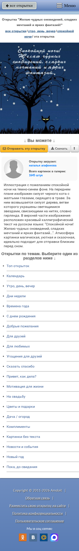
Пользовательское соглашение (39, 521)
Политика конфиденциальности (37, 513)
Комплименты (18, 427)
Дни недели (16, 296)
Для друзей (16, 336)
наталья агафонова (42, 165)
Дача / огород (18, 417)
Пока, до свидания (22, 467)
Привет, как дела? (21, 376)
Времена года (18, 306)
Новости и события (22, 447)
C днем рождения (21, 316)
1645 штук (36, 175)
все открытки (19, 5)
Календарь (16, 276)
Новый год (15, 457)
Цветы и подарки (21, 406)
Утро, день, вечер (21, 286)
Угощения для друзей (24, 356)
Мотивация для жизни (25, 386)
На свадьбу (16, 396)
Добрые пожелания (23, 326)
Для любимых (18, 346)
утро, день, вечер (42, 31)
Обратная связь (37, 498)
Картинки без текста (23, 437)
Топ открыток (18, 266)
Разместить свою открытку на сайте (37, 506)
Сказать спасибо (20, 366)
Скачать (59, 148)
